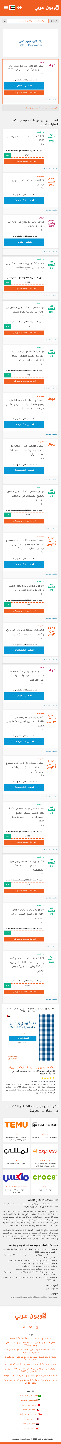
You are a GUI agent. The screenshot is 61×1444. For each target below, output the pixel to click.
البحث (54, 21)
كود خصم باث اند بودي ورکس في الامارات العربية (30, 1364)
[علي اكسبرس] (45, 1151)
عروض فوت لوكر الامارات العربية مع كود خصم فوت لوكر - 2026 (31, 1382)
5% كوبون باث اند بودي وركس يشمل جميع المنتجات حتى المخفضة (27, 866)
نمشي (16, 1160)
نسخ (7, 155)
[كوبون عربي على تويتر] (30, 1327)
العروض (44, 108)
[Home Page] (30, 1316)
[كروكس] (45, 1177)
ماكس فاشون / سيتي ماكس (16, 1187)
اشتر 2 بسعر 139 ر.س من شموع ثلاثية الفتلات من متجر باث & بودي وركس (25, 767)
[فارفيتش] (45, 1125)
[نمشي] (16, 1151)
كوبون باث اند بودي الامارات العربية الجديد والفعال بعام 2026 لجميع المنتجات (28, 356)
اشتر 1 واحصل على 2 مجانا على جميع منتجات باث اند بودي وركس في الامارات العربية (25, 404)
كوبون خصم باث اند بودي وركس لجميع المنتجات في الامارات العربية (25, 496)
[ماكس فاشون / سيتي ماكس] (16, 1177)
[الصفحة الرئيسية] (47, 8)
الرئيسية (53, 108)
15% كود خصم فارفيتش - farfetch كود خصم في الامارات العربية (30, 1351)
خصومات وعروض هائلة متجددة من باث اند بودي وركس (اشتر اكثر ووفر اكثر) (26, 676)
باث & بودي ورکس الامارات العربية (32, 1067)
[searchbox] (28, 21)
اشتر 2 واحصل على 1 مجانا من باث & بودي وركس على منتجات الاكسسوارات (27, 450)
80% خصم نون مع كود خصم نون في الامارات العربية (30, 1376)
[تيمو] (16, 1125)
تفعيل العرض (24, 86)
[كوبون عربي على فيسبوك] (24, 1327)
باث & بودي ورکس (31, 108)
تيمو (16, 1134)
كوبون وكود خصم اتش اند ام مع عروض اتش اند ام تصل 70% (30, 1358)
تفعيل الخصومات (24, 200)
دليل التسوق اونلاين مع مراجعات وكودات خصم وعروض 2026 (30, 1344)
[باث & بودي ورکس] (30, 43)
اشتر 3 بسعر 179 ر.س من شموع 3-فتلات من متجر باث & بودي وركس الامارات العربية (25, 544)
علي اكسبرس (45, 1160)
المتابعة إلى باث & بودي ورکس (24, 93)
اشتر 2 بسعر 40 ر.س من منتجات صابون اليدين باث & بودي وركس (25, 721)
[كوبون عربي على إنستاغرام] (37, 1327)
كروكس (45, 1187)
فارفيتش (45, 1134)
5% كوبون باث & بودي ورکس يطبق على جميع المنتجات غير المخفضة (27, 914)
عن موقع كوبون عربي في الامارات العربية (31, 1338)
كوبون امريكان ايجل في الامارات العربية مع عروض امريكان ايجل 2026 (30, 1370)
